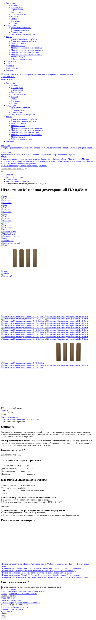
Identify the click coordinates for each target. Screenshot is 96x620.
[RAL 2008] (66, 319)
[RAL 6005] (66, 325)
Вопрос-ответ (17, 12)
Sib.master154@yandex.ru (11, 600)
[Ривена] (66, 365)
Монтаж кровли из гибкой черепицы (26, 48)
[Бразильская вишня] (23, 337)
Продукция (11, 25)
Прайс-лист (11, 61)
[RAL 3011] (23, 323)
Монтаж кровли (18, 46)
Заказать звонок (7, 79)
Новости (14, 16)
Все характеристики (9, 417)
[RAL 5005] (23, 325)
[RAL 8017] (23, 330)
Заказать (4, 410)
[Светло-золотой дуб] (66, 339)
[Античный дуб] (23, 334)
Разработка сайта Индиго (12, 609)
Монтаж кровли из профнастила (25, 52)
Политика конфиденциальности (14, 607)
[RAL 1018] (23, 319)
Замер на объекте (18, 43)
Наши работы (12, 68)
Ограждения (16, 32)
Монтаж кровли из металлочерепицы (27, 50)
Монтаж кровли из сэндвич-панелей (26, 54)
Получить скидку (8, 589)
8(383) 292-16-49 (8, 77)
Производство (17, 7)
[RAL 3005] (23, 321)
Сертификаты (17, 10)
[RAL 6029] (23, 328)
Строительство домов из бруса (24, 39)
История (14, 5)
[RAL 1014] (23, 316)
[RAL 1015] (66, 316)
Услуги (9, 37)
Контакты (10, 70)
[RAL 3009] (66, 321)
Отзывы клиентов (18, 14)
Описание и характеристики (13, 419)
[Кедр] (66, 337)
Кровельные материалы (21, 28)
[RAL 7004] (66, 328)
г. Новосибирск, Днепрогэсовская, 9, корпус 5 (20, 602)
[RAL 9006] (23, 332)
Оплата (9, 63)
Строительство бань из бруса (23, 41)
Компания (10, 3)
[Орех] (68, 363)
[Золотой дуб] (23, 339)
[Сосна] (23, 365)
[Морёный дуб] (66, 334)
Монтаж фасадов (18, 57)
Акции (14, 23)
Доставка (10, 66)
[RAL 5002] (66, 323)
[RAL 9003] (66, 330)
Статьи (14, 19)
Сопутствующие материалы (23, 34)
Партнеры (15, 21)
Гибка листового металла (21, 59)
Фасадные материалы (20, 30)
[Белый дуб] (22, 367)
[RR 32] (66, 332)
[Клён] (23, 363)
